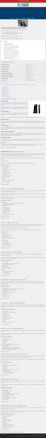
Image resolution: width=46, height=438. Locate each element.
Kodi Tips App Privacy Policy (42, 434)
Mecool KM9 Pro (28, 73)
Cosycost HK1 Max (29, 76)
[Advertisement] (23, 12)
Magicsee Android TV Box (30, 71)
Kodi (9, 36)
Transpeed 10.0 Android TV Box (7, 93)
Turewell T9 (28, 69)
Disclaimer (37, 434)
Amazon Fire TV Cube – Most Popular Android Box (11, 47)
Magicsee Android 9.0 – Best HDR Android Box (10, 50)
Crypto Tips (12, 18)
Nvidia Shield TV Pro (29, 64)
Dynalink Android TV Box (29, 78)
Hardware (29, 18)
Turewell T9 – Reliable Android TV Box (9, 48)
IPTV (12, 36)
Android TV (14, 29)
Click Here (27, 0)
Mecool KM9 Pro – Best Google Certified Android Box (11, 51)
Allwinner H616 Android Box (30, 80)
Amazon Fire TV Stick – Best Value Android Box (11, 54)
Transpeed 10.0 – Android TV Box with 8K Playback (11, 53)
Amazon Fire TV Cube (29, 66)
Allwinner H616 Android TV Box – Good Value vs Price (11, 58)
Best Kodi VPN (18, 18)
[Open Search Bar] (35, 18)
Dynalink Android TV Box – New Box (9, 57)
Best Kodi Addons (23, 18)
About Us (34, 434)
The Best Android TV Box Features (9, 44)
